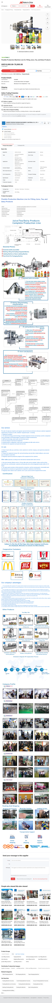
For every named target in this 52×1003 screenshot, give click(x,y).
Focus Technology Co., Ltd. (17, 997)
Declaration (40, 997)
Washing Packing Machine (7, 987)
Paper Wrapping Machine (33, 974)
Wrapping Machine (26, 9)
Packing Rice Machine (20, 987)
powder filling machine (6, 961)
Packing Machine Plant (38, 984)
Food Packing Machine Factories (23, 980)
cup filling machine (17, 961)
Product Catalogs (20, 954)
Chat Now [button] (39, 70)
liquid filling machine (42, 959)
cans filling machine (5, 956)
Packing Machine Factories (8, 980)
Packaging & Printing (9, 9)
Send (13, 878)
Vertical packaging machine (32, 956)
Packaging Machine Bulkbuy (8, 990)
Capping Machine (17, 956)
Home (2, 9)
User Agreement (33, 997)
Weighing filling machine (19, 959)
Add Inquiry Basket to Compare (26, 51)
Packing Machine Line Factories (9, 984)
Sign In (3, 139)
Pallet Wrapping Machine (35, 9)
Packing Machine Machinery (24, 984)
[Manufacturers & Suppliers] (26, 2)
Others (27, 961)
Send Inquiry (13, 70)
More (2, 993)
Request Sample (25, 74)
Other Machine (4, 959)
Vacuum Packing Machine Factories (40, 980)
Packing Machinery (17, 9)
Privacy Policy (46, 997)
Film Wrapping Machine (21, 974)
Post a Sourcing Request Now (40, 879)
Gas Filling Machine (42, 956)
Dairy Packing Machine (33, 987)
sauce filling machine (30, 959)
